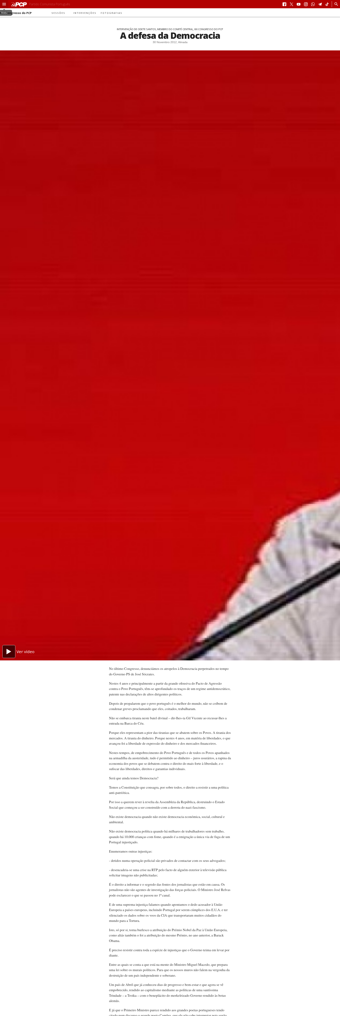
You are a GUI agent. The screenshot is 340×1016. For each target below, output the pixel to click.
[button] (4, 4)
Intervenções (84, 12)
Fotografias (111, 12)
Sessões (58, 12)
